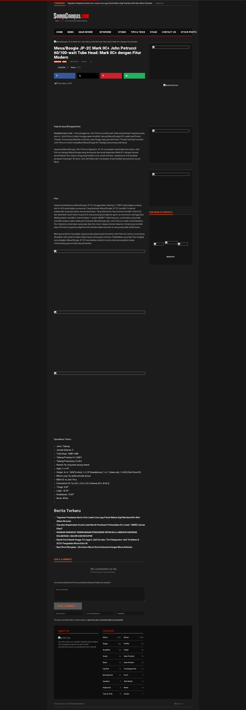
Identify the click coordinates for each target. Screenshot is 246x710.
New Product (129, 656)
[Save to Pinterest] (111, 76)
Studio (122, 32)
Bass (105, 662)
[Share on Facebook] (64, 76)
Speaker (106, 681)
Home (59, 32)
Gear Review (85, 32)
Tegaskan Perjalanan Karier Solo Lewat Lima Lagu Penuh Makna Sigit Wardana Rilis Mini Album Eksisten (110, 3)
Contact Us (169, 32)
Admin (84, 62)
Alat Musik (128, 681)
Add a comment (63, 559)
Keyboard (107, 687)
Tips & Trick (138, 32)
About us (177, 704)
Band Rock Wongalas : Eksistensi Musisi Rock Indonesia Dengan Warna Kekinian (94, 547)
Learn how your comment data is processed (105, 620)
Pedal (126, 650)
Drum (126, 675)
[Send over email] (134, 76)
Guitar (105, 656)
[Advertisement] (141, 16)
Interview (106, 32)
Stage (105, 644)
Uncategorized (130, 669)
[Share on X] (88, 76)
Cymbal (106, 669)
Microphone (108, 675)
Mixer (126, 687)
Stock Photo (188, 32)
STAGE (153, 32)
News (70, 32)
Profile (126, 644)
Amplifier (57, 61)
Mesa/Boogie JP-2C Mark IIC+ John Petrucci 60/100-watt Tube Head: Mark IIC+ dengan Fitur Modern (97, 53)
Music (126, 637)
